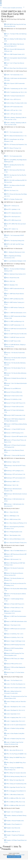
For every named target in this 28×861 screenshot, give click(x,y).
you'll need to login (20, 854)
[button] (1, 1)
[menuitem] (1, 3)
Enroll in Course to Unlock (14, 856)
